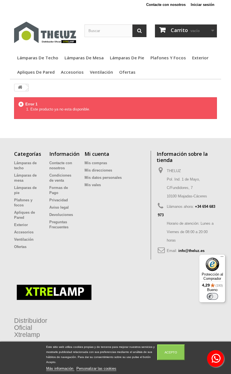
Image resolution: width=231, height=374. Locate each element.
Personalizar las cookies (96, 368)
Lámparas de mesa (84, 57)
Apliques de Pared (36, 72)
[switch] (212, 296)
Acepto (171, 352)
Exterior (200, 57)
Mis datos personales (103, 177)
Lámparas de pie (127, 57)
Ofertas (127, 72)
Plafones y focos (168, 57)
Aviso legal (59, 207)
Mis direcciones (98, 170)
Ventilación (101, 72)
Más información (60, 368)
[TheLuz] (45, 32)
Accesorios (72, 72)
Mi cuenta (97, 153)
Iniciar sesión (202, 5)
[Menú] (222, 257)
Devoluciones (61, 215)
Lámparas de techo (37, 57)
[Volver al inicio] (20, 87)
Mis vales (93, 185)
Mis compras (96, 163)
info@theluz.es (191, 251)
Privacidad (58, 200)
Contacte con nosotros (166, 5)
